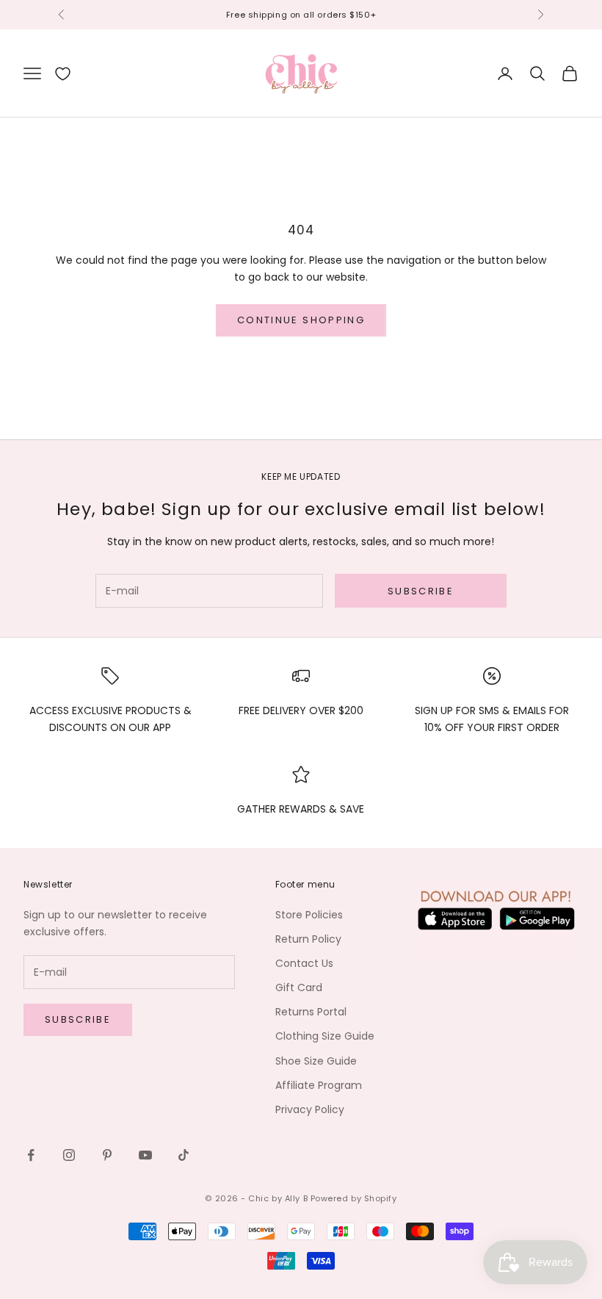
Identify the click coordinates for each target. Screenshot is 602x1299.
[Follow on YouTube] (145, 1155)
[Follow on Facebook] (30, 1155)
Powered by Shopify (354, 1198)
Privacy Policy (309, 1109)
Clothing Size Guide (324, 1036)
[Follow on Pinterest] (107, 1155)
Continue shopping (301, 320)
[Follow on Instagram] (69, 1155)
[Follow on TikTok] (183, 1155)
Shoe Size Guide (316, 1061)
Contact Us (304, 963)
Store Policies (309, 914)
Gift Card (298, 987)
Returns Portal (311, 1011)
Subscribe (421, 591)
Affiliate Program (318, 1085)
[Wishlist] (63, 74)
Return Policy (308, 939)
